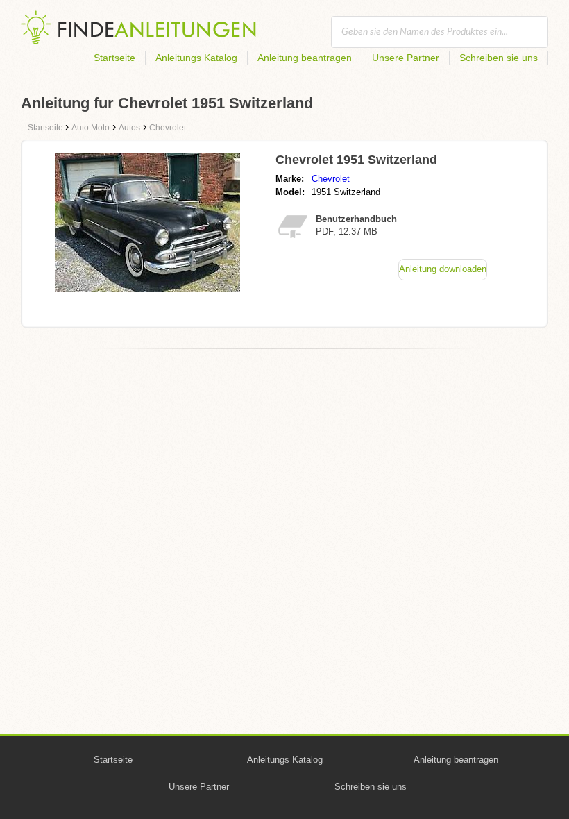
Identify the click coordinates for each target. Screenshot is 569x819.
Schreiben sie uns (498, 57)
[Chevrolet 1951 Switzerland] (147, 288)
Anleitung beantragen (304, 57)
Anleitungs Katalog (196, 57)
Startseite (114, 57)
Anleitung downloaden (442, 269)
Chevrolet (331, 179)
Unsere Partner (405, 57)
